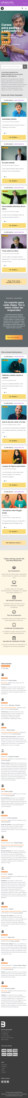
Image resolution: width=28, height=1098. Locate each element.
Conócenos (4, 1064)
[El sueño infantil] (14, 153)
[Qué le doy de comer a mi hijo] (14, 412)
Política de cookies (17, 1095)
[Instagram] (2, 1081)
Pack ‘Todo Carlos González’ (8, 707)
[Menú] (26, 8)
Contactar (4, 1072)
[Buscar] (25, 67)
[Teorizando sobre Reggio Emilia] (14, 501)
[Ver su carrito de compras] (22, 8)
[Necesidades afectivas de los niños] (14, 197)
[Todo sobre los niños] (14, 241)
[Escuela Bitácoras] (2, 8)
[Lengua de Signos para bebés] (14, 457)
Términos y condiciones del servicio (10, 1094)
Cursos (3, 1068)
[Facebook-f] (5, 1081)
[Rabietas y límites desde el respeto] (14, 366)
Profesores (4, 1066)
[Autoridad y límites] (14, 109)
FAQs (3, 1070)
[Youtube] (8, 1081)
